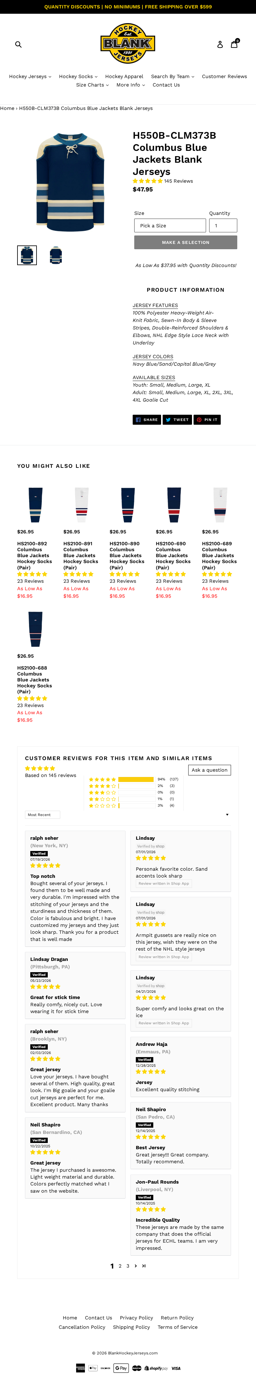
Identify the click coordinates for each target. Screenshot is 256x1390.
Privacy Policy (136, 1318)
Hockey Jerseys (28, 76)
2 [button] (120, 1266)
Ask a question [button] (210, 770)
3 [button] (127, 1266)
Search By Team (171, 76)
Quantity (219, 213)
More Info (129, 85)
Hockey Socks (76, 76)
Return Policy (177, 1318)
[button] (148, 181)
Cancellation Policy (82, 1327)
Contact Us (166, 85)
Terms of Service (178, 1327)
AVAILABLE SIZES (154, 377)
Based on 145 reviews (50, 775)
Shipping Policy (131, 1327)
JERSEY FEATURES (155, 305)
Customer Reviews (224, 76)
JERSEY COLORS (153, 356)
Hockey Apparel (124, 76)
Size (139, 213)
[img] (75, 865)
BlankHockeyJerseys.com (133, 1353)
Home (7, 108)
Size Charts (91, 85)
